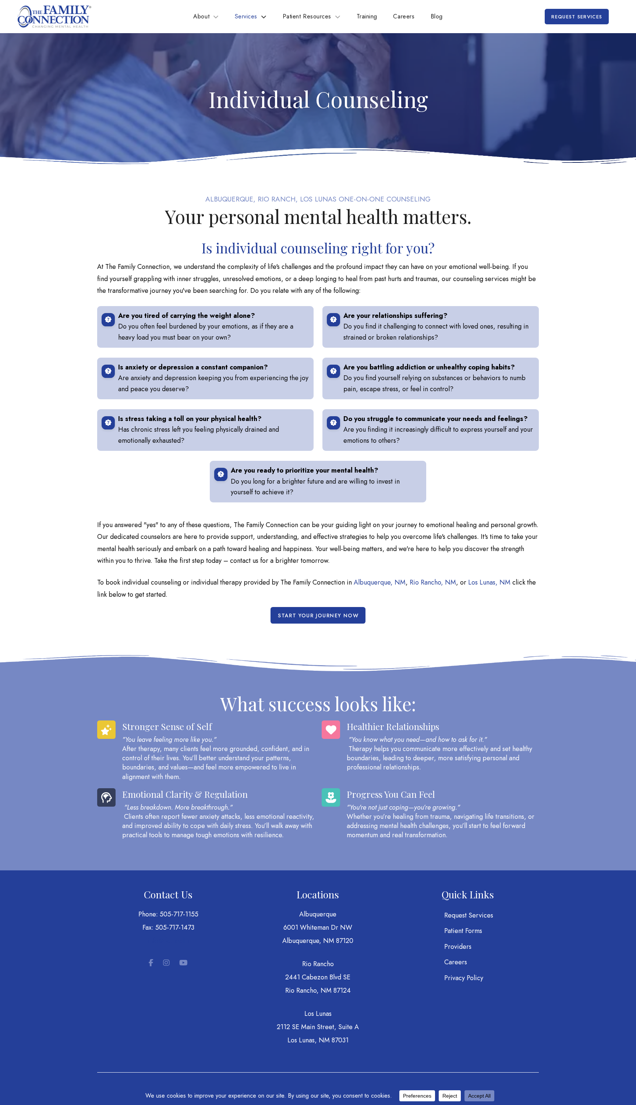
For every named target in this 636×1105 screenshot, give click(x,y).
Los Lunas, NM (489, 582)
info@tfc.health (168, 941)
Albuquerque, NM (380, 582)
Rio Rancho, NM (433, 582)
